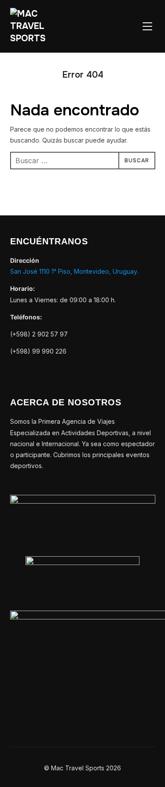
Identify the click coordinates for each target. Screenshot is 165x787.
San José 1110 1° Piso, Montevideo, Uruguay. (74, 271)
